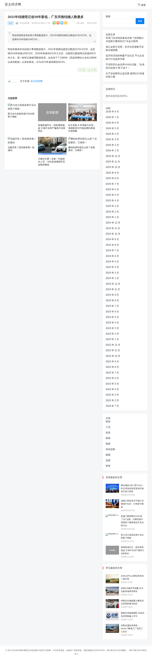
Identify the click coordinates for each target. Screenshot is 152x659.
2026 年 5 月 (112, 128)
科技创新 (110, 449)
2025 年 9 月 (112, 173)
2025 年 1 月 (112, 217)
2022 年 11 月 (113, 350)
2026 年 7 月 (112, 117)
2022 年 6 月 (112, 378)
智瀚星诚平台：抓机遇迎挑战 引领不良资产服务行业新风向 (51, 128)
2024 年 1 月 (112, 278)
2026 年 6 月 (112, 122)
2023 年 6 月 (112, 311)
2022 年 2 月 (112, 400)
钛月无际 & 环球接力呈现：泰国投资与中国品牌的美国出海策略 (81, 128)
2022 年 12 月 (113, 345)
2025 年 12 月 (113, 156)
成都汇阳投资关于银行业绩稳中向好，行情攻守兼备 (132, 504)
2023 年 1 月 (112, 339)
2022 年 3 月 (112, 394)
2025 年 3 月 (112, 206)
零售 (108, 466)
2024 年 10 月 (113, 234)
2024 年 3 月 (112, 272)
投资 (108, 432)
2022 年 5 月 (112, 384)
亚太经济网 (13, 4)
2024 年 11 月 (113, 228)
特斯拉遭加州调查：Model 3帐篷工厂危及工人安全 (132, 628)
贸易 (108, 460)
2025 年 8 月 (112, 178)
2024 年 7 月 (112, 250)
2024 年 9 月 (112, 239)
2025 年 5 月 (112, 195)
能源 (10, 23)
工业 (108, 427)
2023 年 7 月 (112, 306)
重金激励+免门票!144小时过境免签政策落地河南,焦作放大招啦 (132, 488)
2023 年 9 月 (112, 295)
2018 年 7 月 (112, 406)
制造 (108, 421)
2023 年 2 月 (112, 333)
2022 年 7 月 (112, 372)
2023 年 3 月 (112, 328)
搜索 (108, 16)
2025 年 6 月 (112, 189)
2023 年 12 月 (113, 284)
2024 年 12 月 (113, 222)
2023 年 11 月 (113, 289)
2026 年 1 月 (112, 150)
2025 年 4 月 (112, 200)
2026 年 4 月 (112, 134)
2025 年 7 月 (112, 184)
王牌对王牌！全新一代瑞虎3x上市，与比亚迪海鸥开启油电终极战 (51, 162)
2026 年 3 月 (112, 139)
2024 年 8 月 (112, 245)
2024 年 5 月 (112, 261)
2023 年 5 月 (112, 317)
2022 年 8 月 (112, 367)
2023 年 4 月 (112, 322)
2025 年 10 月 (113, 167)
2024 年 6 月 (112, 256)
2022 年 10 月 (113, 356)
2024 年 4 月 (112, 267)
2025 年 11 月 (113, 161)
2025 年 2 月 (112, 211)
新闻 (108, 438)
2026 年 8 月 (112, 111)
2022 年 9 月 (112, 361)
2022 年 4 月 (112, 389)
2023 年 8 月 (112, 300)
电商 (108, 444)
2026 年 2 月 (112, 145)
